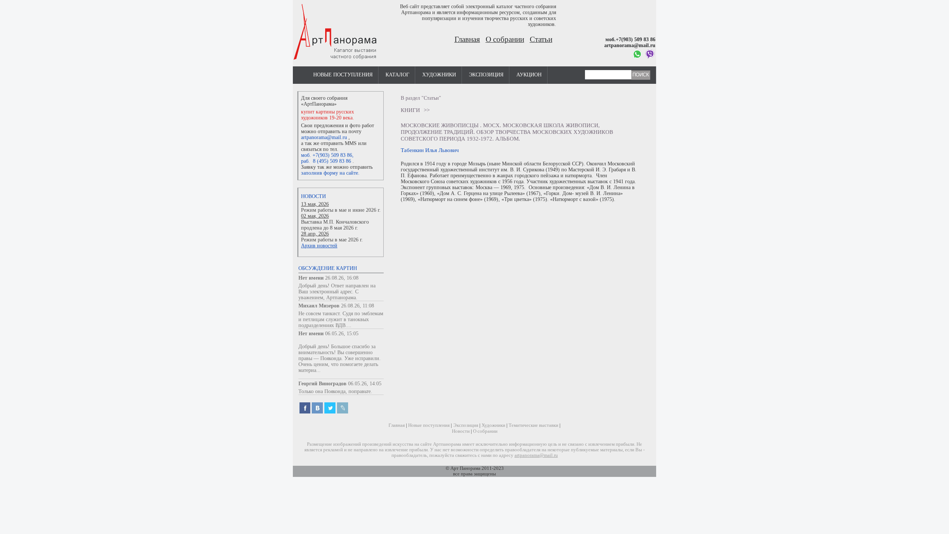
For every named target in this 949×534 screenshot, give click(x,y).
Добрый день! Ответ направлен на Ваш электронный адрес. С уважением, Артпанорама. (337, 291)
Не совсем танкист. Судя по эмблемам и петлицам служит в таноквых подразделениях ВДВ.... (340, 319)
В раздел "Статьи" (421, 98)
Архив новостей (319, 245)
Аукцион (529, 75)
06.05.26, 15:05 (341, 333)
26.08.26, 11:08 (357, 306)
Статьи (541, 39)
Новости (313, 196)
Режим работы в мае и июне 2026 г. (341, 210)
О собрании (505, 39)
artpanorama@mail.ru (324, 137)
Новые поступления (343, 75)
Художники (439, 75)
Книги (410, 110)
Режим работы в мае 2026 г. (332, 240)
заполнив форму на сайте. (330, 173)
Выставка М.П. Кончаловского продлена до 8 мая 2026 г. (335, 225)
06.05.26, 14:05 (364, 383)
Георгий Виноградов (322, 383)
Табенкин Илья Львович (430, 150)
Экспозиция (486, 75)
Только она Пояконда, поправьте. (335, 391)
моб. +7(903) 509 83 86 (326, 155)
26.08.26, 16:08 (341, 278)
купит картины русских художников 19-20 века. (327, 115)
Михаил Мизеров (319, 306)
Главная (467, 39)
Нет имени (311, 278)
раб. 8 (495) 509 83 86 (326, 161)
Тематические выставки (533, 425)
